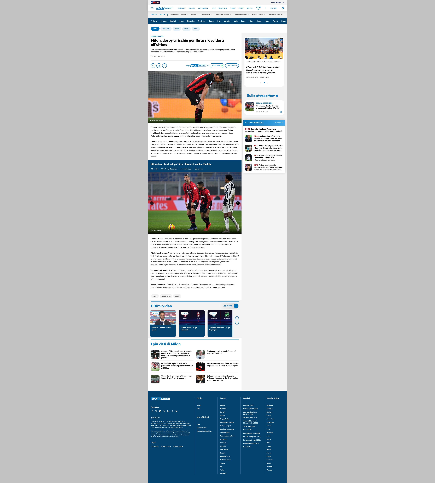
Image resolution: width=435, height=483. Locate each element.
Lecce (269, 439)
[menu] (152, 8)
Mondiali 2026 (248, 405)
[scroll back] (237, 318)
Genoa (269, 426)
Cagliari (269, 412)
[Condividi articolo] (153, 65)
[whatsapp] (160, 411)
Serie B (222, 415)
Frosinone (270, 422)
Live (198, 424)
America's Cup (225, 456)
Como (269, 415)
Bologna (269, 409)
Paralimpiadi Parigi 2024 (252, 440)
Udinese (269, 467)
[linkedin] (168, 411)
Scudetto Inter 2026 (250, 417)
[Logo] (164, 8)
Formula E (223, 443)
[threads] (172, 411)
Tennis (222, 463)
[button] (155, 29)
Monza (269, 446)
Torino (269, 463)
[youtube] (176, 411)
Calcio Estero (225, 432)
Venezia (269, 470)
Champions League (227, 422)
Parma (269, 453)
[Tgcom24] (155, 2)
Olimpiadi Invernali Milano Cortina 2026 (250, 422)
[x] (164, 411)
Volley (222, 470)
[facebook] (152, 411)
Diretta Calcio (202, 428)
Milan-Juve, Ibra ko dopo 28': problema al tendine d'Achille (267, 107)
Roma (269, 456)
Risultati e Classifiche (204, 431)
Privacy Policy (166, 446)
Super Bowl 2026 (249, 426)
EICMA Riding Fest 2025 (251, 437)
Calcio (222, 405)
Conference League (227, 429)
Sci (221, 467)
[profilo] (283, 8)
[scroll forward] (237, 323)
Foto (198, 409)
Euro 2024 (247, 447)
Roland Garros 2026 (250, 409)
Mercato (223, 409)
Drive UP (223, 473)
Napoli (269, 449)
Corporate (154, 446)
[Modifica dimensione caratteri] (164, 65)
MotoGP (223, 446)
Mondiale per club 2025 (251, 433)
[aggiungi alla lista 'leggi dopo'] (158, 65)
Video (199, 405)
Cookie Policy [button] (178, 446)
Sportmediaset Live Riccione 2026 (250, 413)
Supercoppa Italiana (227, 436)
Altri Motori (224, 449)
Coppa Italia (224, 419)
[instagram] (156, 411)
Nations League (225, 460)
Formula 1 (223, 439)
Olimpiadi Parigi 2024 (251, 443)
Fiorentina (270, 419)
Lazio (268, 436)
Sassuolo (270, 460)
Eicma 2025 (247, 430)
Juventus (270, 432)
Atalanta (270, 405)
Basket (222, 453)
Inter (268, 429)
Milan (268, 443)
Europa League (225, 426)
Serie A (222, 412)
